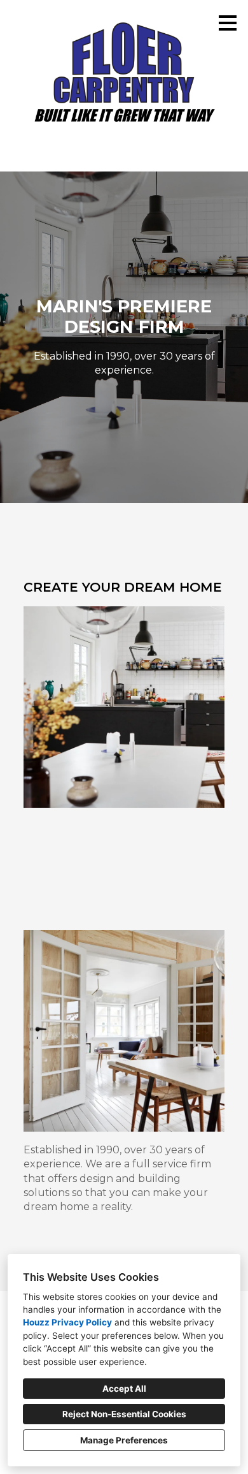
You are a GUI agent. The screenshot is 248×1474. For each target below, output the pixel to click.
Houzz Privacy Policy (67, 1322)
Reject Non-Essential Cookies (124, 1414)
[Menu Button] (227, 23)
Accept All (124, 1388)
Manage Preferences (124, 1440)
